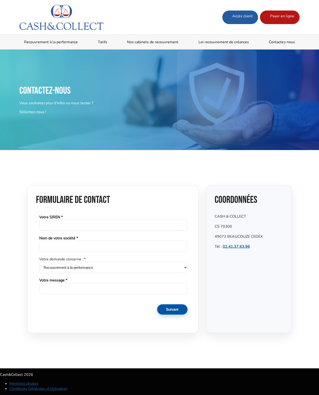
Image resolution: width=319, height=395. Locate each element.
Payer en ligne (281, 16)
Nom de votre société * (58, 238)
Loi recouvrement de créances (223, 42)
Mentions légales (24, 383)
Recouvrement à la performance (51, 42)
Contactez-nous (282, 42)
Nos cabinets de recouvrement (152, 42)
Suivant (172, 309)
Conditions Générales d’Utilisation (38, 388)
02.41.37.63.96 (236, 246)
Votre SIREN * (51, 217)
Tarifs (102, 42)
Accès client (242, 16)
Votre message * (53, 280)
